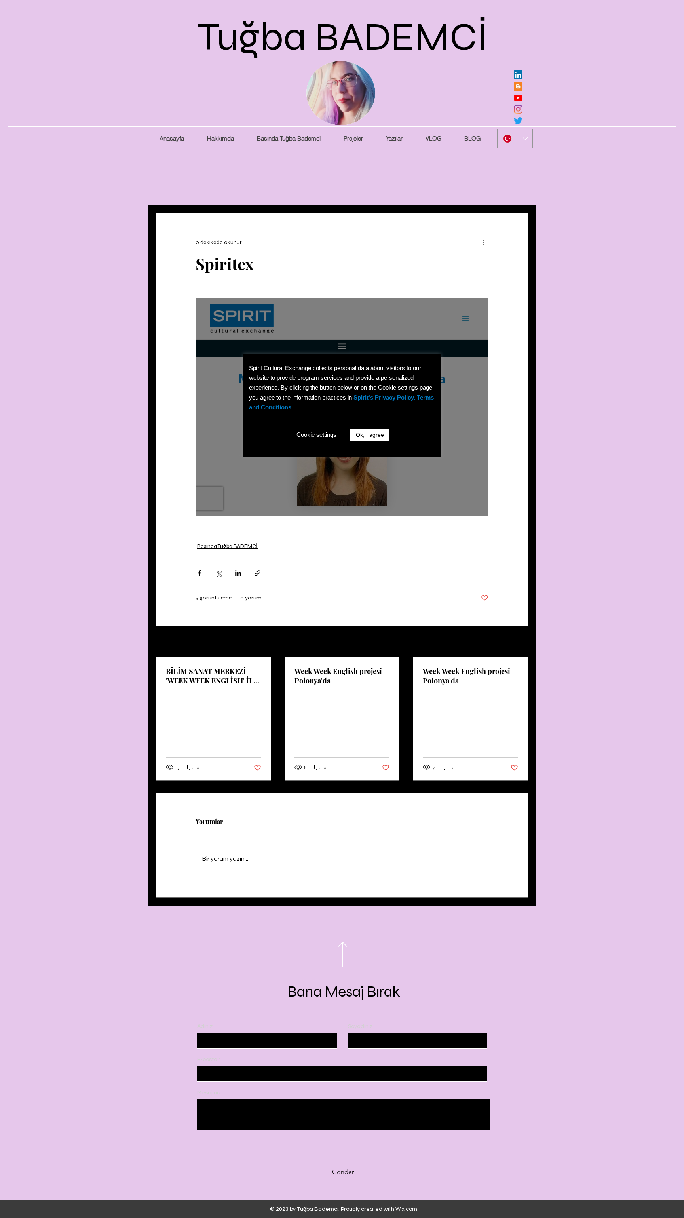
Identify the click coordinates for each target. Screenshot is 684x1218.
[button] (353, 138)
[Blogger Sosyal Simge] (518, 86)
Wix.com (406, 1209)
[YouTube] (518, 97)
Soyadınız (360, 1026)
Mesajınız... (210, 1093)
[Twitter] (518, 120)
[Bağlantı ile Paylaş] (257, 573)
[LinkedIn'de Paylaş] (238, 573)
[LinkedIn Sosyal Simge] (518, 74)
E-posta (207, 1059)
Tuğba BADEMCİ (343, 37)
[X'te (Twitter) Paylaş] (218, 573)
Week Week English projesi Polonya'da (338, 675)
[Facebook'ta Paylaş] (199, 573)
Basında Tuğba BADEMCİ (227, 546)
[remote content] (342, 407)
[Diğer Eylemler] (483, 242)
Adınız (205, 1026)
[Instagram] (518, 109)
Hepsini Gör (514, 642)
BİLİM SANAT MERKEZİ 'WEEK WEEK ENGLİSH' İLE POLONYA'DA (212, 675)
